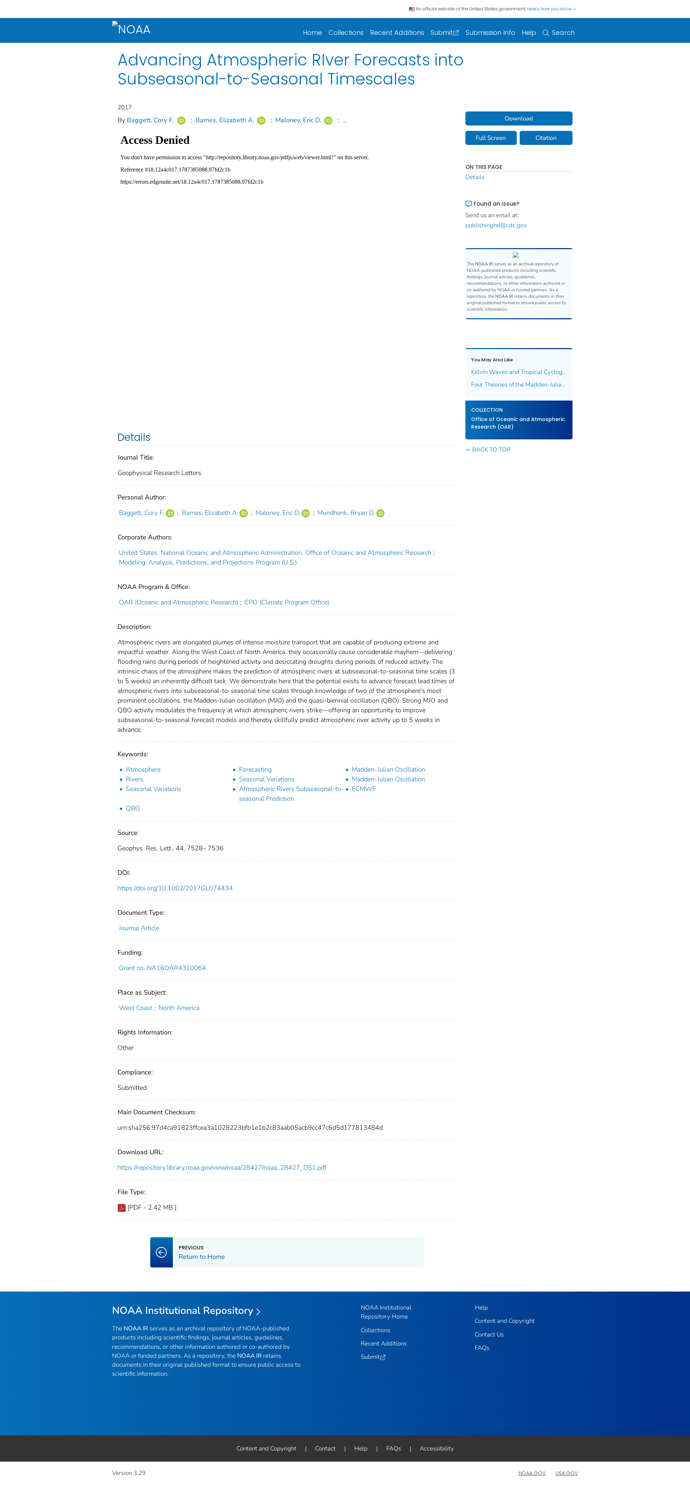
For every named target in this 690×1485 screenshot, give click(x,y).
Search (563, 32)
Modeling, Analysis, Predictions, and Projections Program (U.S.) (208, 562)
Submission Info (490, 32)
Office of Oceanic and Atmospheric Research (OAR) (518, 423)
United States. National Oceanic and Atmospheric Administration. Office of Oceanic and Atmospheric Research (275, 552)
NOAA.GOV (532, 1473)
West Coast (135, 1008)
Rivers (134, 779)
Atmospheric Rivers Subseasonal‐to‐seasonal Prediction (291, 794)
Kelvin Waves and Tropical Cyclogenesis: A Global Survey (519, 372)
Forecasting (255, 769)
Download (519, 118)
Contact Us (489, 1334)
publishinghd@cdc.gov (496, 225)
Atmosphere (143, 769)
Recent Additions (397, 32)
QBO (133, 808)
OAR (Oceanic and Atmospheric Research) (178, 602)
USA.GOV (567, 1473)
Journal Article (139, 928)
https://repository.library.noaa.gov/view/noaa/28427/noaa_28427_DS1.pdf (222, 1167)
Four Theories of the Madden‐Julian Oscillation (519, 384)
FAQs (482, 1348)
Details (474, 177)
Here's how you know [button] (550, 9)
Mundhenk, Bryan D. (346, 512)
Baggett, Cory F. (150, 120)
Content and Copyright (505, 1321)
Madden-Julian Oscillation (388, 769)
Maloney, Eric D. (298, 120)
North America (178, 1008)
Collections (346, 32)
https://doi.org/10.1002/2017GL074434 (175, 888)
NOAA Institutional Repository (182, 1310)
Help (529, 32)
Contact (325, 1448)
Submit (442, 32)
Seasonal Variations (267, 779)
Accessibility (437, 1448)
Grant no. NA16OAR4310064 (162, 968)
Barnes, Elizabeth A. (225, 120)
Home (312, 32)
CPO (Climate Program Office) (286, 602)
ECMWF (364, 789)
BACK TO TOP (491, 450)
